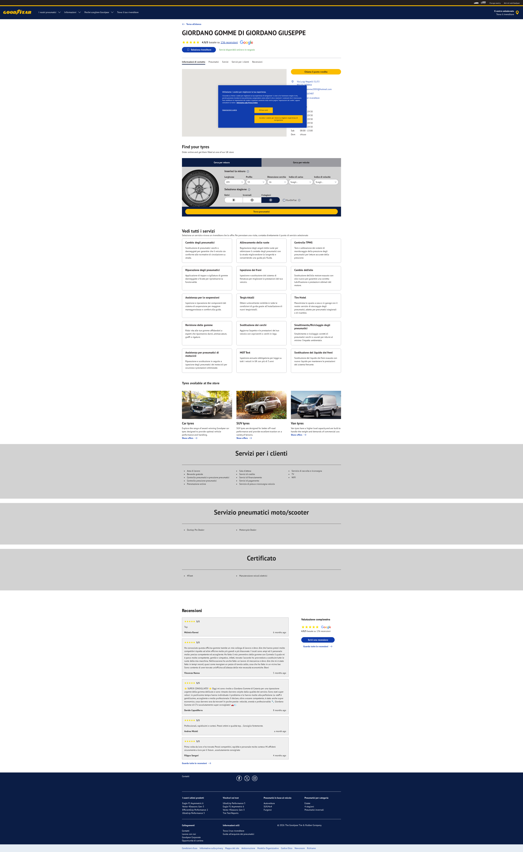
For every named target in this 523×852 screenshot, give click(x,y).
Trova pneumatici (261, 211)
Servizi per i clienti (240, 61)
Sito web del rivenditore (308, 98)
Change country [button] (495, 3)
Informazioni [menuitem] (70, 12)
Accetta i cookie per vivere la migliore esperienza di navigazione (278, 119)
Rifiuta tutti (263, 110)
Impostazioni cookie (229, 110)
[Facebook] (239, 778)
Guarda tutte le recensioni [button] (315, 646)
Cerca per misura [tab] (222, 162)
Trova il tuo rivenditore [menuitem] (128, 12)
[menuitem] (476, 2)
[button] (248, 171)
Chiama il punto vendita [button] (316, 71)
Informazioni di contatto (193, 61)
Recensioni (257, 61)
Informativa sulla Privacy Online (247, 103)
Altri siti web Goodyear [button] (512, 3)
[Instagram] (255, 778)
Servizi (225, 61)
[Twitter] (247, 778)
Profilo (249, 177)
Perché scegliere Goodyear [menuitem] (96, 12)
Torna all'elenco (193, 24)
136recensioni (229, 42)
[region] (262, 106)
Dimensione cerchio (276, 177)
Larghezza (229, 177)
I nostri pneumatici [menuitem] (47, 12)
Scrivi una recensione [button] (318, 639)
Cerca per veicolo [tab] (301, 162)
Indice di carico (296, 177)
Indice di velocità (322, 177)
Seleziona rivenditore (201, 49)
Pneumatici (214, 61)
